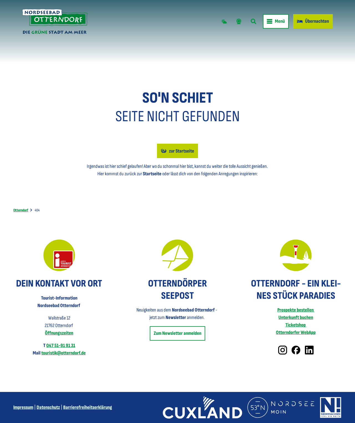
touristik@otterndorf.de (63, 353)
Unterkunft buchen (295, 317)
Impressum (23, 407)
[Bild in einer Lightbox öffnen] (59, 255)
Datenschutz (48, 407)
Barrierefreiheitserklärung (87, 407)
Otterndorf (20, 210)
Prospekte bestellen (296, 310)
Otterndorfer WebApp (296, 332)
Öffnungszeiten (59, 333)
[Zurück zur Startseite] (54, 21)
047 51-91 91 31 (60, 345)
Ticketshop (295, 325)
